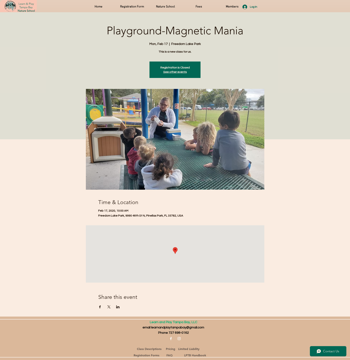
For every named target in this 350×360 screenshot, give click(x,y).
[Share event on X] (109, 306)
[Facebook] (171, 338)
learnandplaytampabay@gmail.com (177, 327)
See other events (175, 71)
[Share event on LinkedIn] (118, 306)
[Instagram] (179, 338)
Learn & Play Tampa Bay (26, 5)
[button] (165, 6)
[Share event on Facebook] (100, 306)
